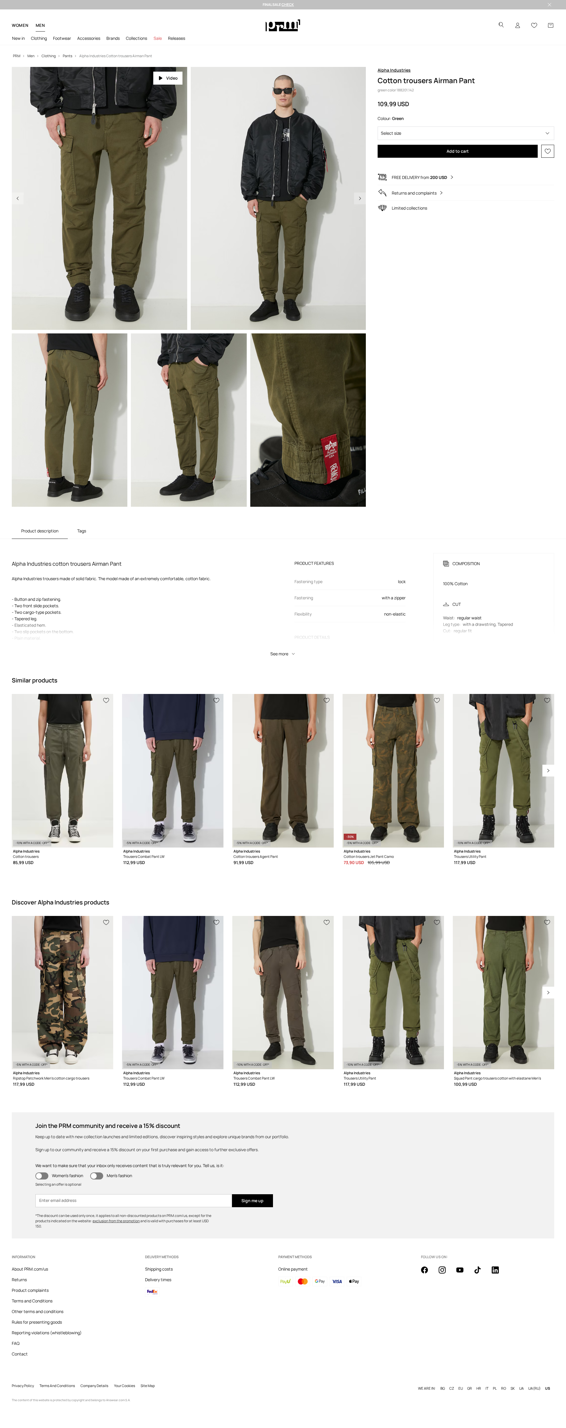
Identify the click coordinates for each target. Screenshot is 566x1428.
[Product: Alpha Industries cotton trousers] (62, 770)
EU (460, 1388)
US (547, 1388)
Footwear (62, 38)
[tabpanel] (283, 599)
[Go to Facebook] (428, 1273)
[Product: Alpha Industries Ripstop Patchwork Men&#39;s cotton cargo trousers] (62, 992)
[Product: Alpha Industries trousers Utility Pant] (503, 770)
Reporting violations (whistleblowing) (47, 1332)
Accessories (88, 38)
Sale (158, 38)
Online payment (293, 1269)
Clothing (39, 38)
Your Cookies (124, 1386)
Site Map (148, 1386)
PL (495, 1388)
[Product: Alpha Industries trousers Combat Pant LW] (172, 770)
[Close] (549, 4)
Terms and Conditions (32, 1301)
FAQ (15, 1343)
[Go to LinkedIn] (499, 1273)
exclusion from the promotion (116, 1220)
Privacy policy (23, 1386)
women (20, 25)
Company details (94, 1386)
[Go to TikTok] (481, 1273)
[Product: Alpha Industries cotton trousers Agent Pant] (283, 770)
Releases (176, 38)
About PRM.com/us (30, 1269)
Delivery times (158, 1279)
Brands (113, 38)
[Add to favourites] (547, 151)
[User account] (517, 25)
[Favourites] (534, 25)
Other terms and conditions (37, 1311)
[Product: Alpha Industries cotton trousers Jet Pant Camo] (393, 770)
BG (442, 1388)
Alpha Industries (394, 70)
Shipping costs (159, 1269)
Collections (136, 38)
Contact (20, 1354)
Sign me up (252, 1200)
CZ (451, 1388)
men (40, 25)
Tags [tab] (81, 531)
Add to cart (458, 151)
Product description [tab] (39, 531)
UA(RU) (534, 1388)
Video (172, 78)
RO (503, 1388)
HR (478, 1388)
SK (513, 1388)
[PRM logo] (283, 25)
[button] (466, 133)
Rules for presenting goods (37, 1322)
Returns (19, 1279)
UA (521, 1388)
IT (487, 1388)
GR (469, 1388)
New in (18, 38)
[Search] (501, 25)
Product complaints (30, 1290)
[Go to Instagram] (446, 1273)
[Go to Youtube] (463, 1273)
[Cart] (550, 25)
